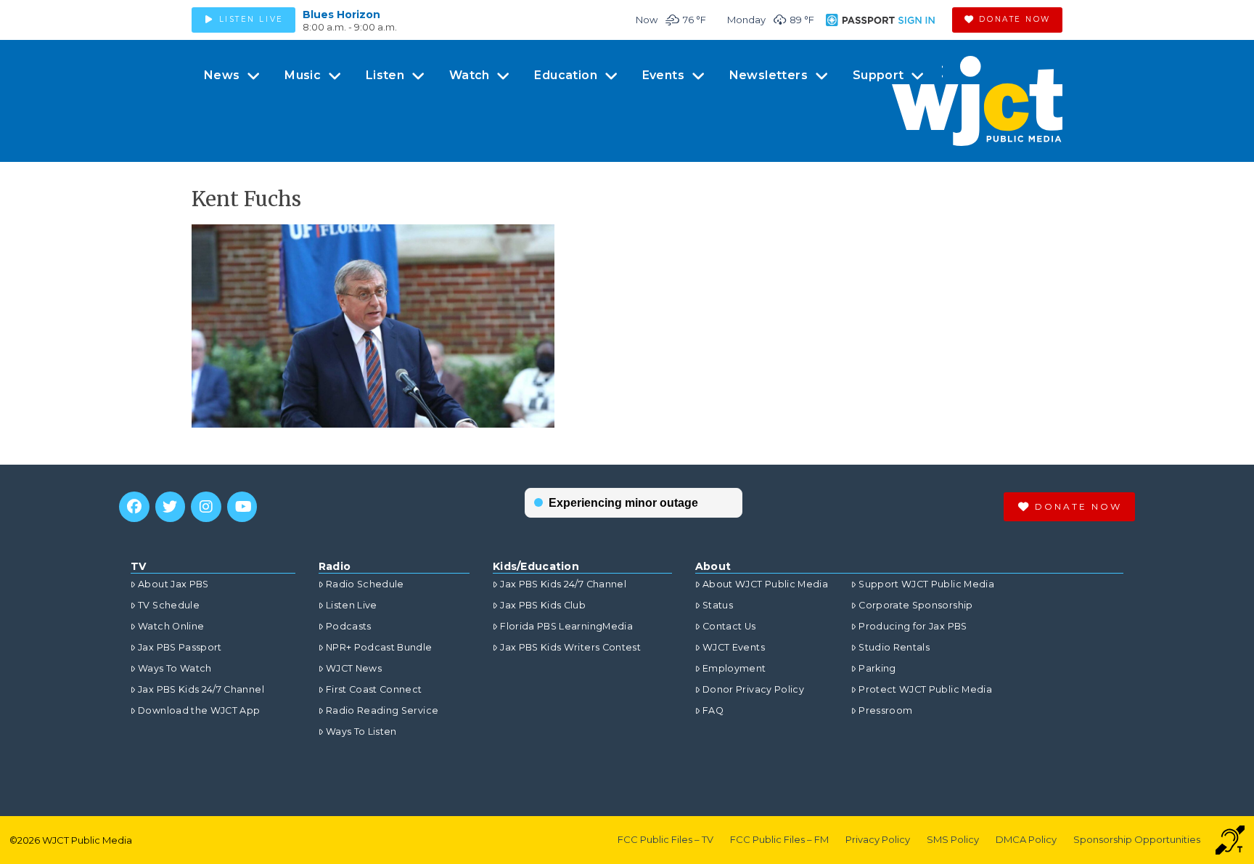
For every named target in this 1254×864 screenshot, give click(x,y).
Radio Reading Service (382, 710)
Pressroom (885, 710)
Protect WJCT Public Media (925, 689)
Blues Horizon (341, 14)
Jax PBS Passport (180, 647)
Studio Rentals (894, 647)
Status (717, 605)
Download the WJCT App (199, 710)
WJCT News (354, 668)
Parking (877, 668)
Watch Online (171, 626)
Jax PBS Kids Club (543, 605)
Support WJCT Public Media (926, 584)
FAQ (713, 710)
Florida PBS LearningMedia (566, 626)
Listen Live (351, 605)
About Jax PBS (173, 584)
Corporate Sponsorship (915, 605)
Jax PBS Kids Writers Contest (570, 647)
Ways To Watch (175, 668)
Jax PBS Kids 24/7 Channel (201, 689)
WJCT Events (733, 647)
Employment (734, 668)
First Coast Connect (374, 689)
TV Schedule (169, 605)
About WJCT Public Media (765, 584)
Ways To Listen (361, 731)
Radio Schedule (365, 584)
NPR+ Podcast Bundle (379, 647)
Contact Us (729, 626)
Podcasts (349, 626)
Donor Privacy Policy (753, 689)
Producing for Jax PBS (912, 626)
